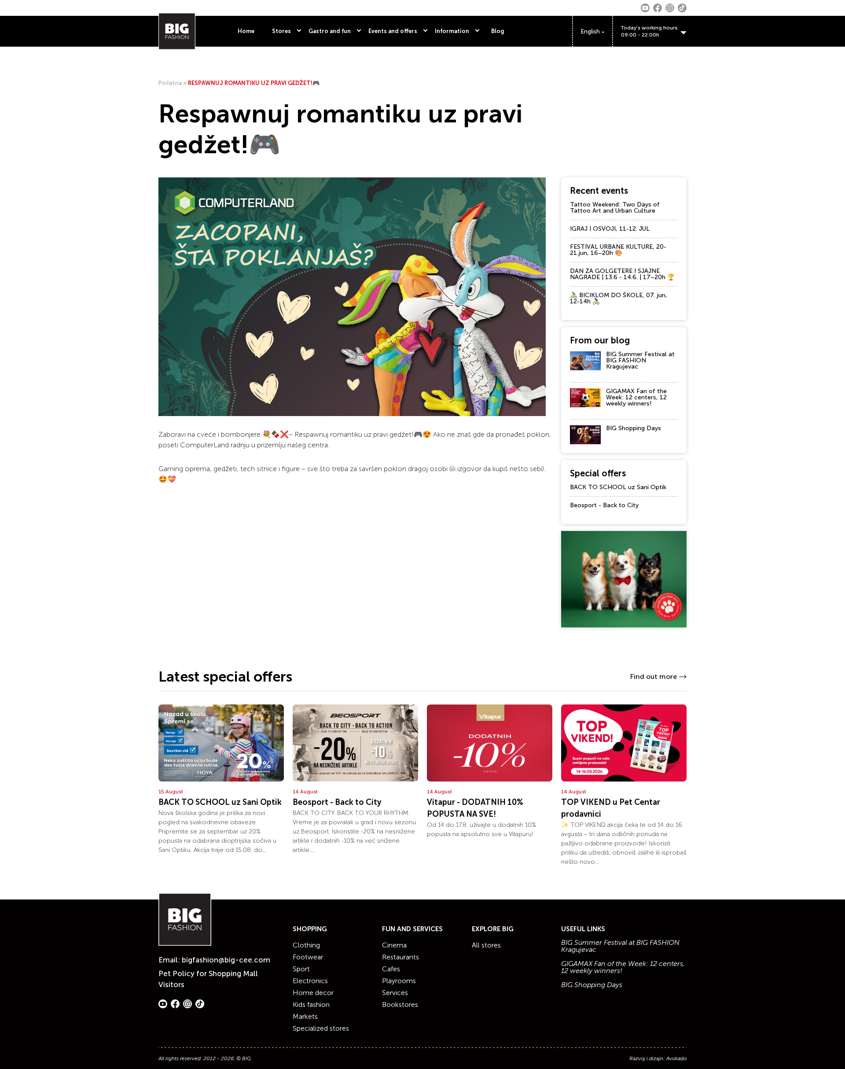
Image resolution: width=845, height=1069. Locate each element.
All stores (486, 945)
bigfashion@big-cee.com (226, 959)
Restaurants (400, 957)
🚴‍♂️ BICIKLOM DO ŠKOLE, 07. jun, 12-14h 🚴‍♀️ (618, 298)
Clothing (306, 945)
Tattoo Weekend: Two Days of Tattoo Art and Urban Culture (615, 207)
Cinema (394, 945)
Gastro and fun (330, 31)
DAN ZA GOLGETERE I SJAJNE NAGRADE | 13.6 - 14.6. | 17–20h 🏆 (622, 274)
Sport (301, 969)
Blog (497, 31)
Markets (305, 1016)
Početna (170, 83)
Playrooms (399, 981)
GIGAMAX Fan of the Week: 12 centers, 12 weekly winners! (636, 397)
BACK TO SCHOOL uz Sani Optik (618, 487)
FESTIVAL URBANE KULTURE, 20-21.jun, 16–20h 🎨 (618, 250)
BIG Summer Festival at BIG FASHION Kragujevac (640, 360)
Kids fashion (311, 1004)
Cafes (391, 969)
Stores (281, 31)
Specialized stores (321, 1028)
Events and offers (392, 31)
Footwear (308, 957)
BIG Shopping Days (633, 428)
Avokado (676, 1058)
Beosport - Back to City (604, 505)
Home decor (313, 992)
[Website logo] (176, 31)
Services (395, 992)
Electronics (310, 981)
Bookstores (400, 1004)
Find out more (653, 676)
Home (246, 31)
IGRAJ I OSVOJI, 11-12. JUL (610, 228)
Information (452, 31)
